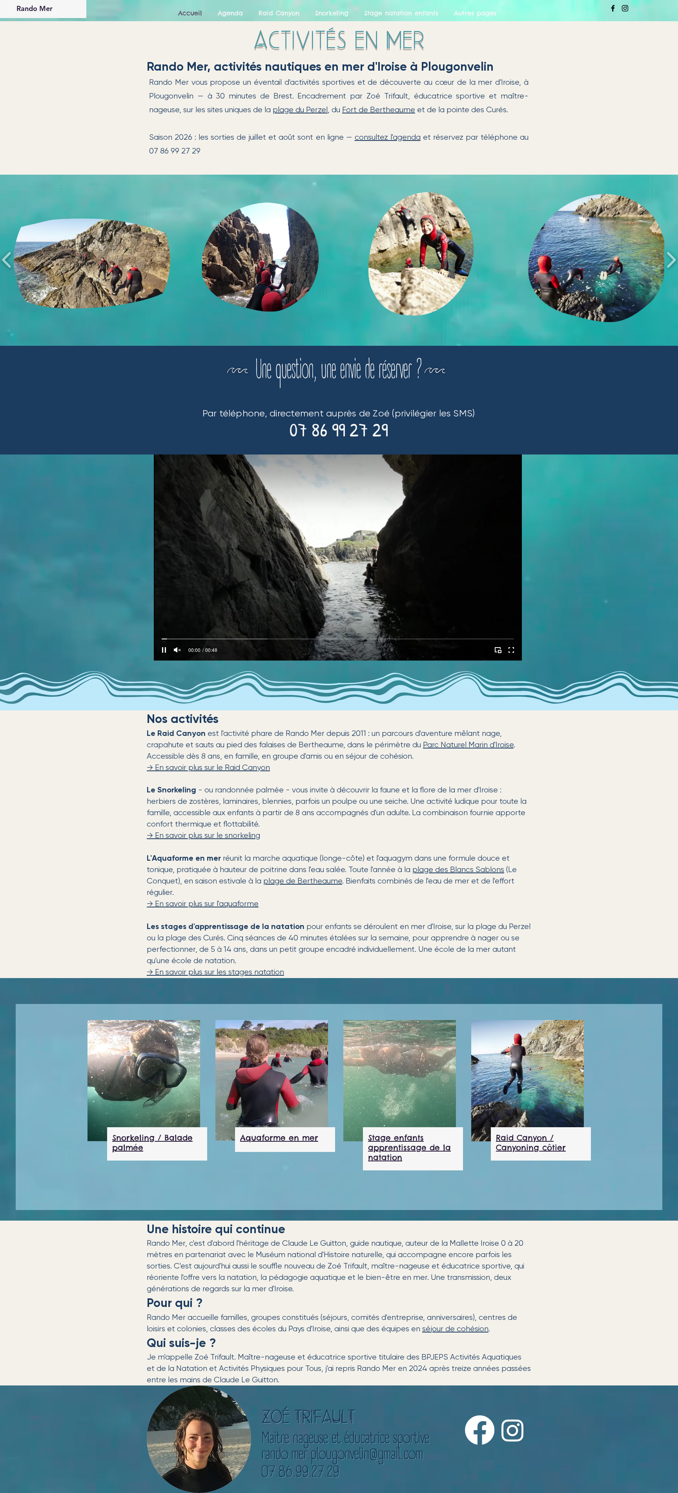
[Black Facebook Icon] (613, 8)
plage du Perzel (300, 109)
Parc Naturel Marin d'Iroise (468, 744)
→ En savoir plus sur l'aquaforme (203, 903)
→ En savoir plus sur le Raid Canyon (208, 767)
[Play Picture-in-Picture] (498, 650)
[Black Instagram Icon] (625, 8)
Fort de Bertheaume (378, 109)
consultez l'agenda (388, 137)
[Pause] (164, 650)
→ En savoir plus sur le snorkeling (203, 835)
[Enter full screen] (511, 650)
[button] (92, 260)
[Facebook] (479, 1430)
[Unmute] (177, 650)
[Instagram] (512, 1430)
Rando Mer (34, 8)
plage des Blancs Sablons (458, 869)
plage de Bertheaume (302, 880)
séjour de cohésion (455, 1328)
